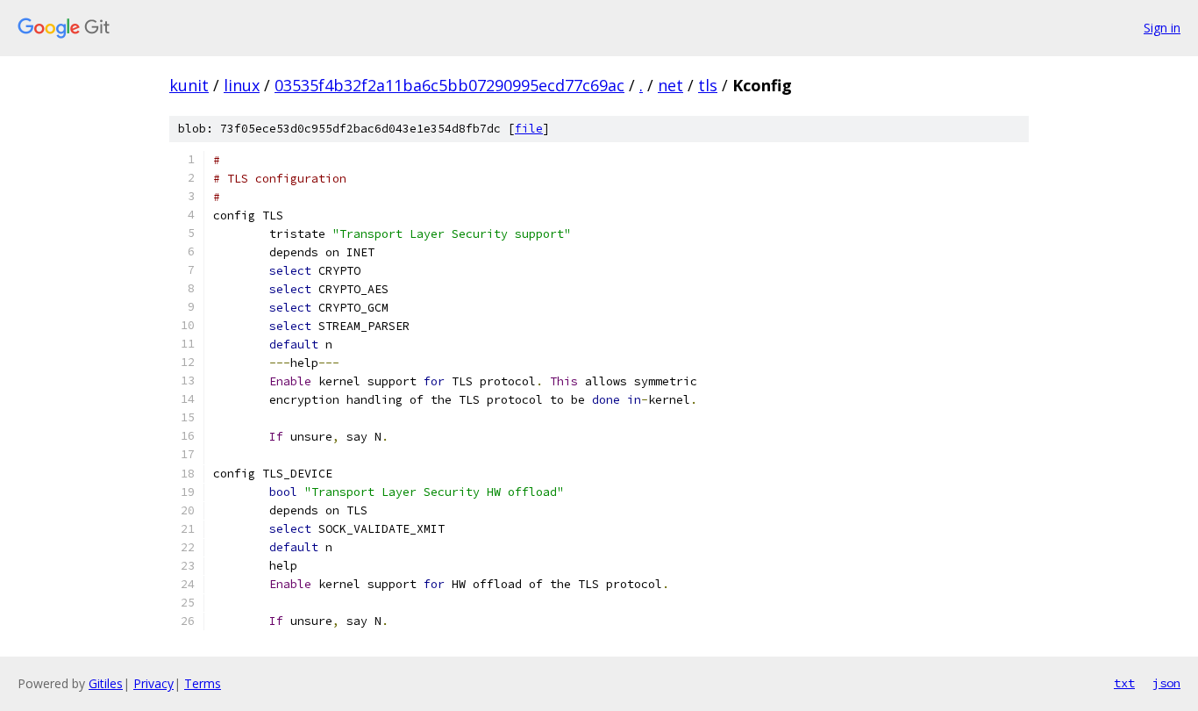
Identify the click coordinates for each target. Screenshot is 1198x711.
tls (707, 85)
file (529, 128)
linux (242, 85)
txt (1124, 683)
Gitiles (106, 683)
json (1166, 683)
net (670, 85)
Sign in (1162, 27)
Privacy (153, 683)
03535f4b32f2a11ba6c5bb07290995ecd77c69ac (449, 85)
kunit (189, 85)
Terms (202, 683)
